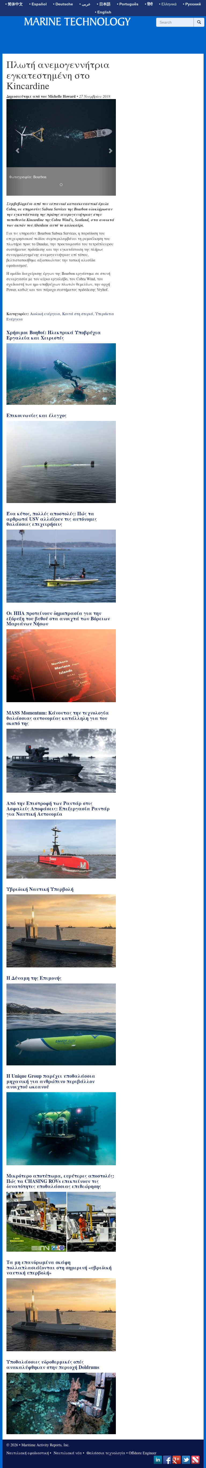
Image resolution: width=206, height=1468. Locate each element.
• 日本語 (104, 4)
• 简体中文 (14, 4)
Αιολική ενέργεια (45, 313)
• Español (38, 4)
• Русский (192, 4)
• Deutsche (63, 4)
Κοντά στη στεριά (77, 313)
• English (103, 12)
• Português (127, 4)
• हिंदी (149, 4)
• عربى (84, 4)
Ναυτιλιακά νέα (67, 1452)
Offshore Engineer (142, 1452)
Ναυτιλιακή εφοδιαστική (27, 1452)
